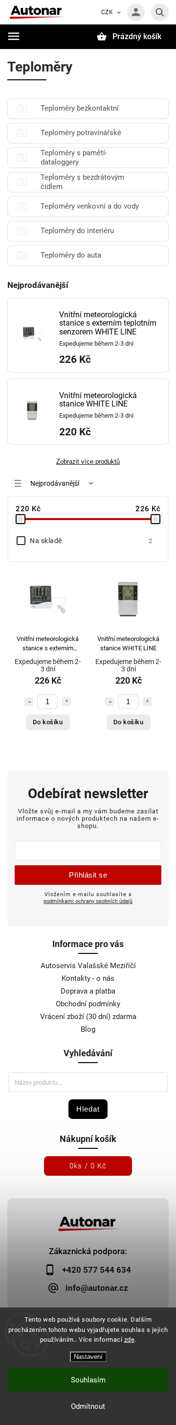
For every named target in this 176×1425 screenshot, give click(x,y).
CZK (107, 12)
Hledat (88, 1109)
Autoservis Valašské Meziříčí (88, 965)
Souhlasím (88, 1380)
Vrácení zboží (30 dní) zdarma (88, 1016)
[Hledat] (160, 12)
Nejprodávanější (54, 483)
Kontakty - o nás (88, 978)
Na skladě (91, 541)
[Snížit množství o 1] (28, 701)
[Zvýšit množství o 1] (66, 701)
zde (129, 1339)
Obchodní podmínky (88, 1003)
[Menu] (13, 36)
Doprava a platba (88, 991)
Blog (88, 1029)
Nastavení (88, 1356)
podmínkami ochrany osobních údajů (88, 901)
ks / (88, 1166)
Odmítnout (88, 1406)
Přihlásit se (88, 875)
